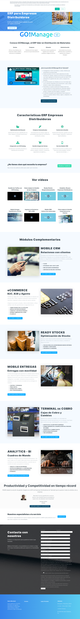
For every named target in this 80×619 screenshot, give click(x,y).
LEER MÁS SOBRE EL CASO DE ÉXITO (40, 506)
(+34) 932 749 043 (62, 608)
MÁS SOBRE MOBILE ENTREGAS (16, 394)
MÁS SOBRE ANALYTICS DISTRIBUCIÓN (18, 475)
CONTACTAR (62, 516)
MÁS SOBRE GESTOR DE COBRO (50, 437)
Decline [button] (62, 8)
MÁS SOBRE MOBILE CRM (48, 274)
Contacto (26, 601)
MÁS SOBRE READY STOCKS (49, 352)
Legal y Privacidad (45, 601)
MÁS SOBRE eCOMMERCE (15, 318)
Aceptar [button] (57, 8)
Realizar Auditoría (64, 166)
